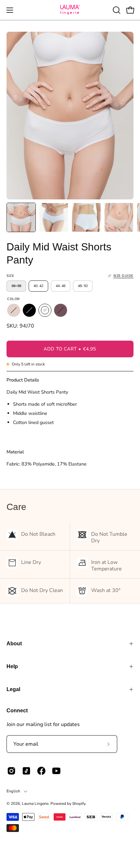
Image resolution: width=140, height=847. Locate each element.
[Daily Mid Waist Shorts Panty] (21, 217)
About (14, 643)
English (14, 791)
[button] (115, 10)
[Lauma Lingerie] (70, 10)
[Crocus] (60, 310)
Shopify (78, 803)
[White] (44, 310)
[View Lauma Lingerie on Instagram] (11, 771)
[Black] (29, 310)
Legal (13, 689)
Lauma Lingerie (35, 803)
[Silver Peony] (13, 310)
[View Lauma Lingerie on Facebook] (41, 771)
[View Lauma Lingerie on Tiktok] (26, 771)
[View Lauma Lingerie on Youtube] (56, 771)
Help (12, 666)
